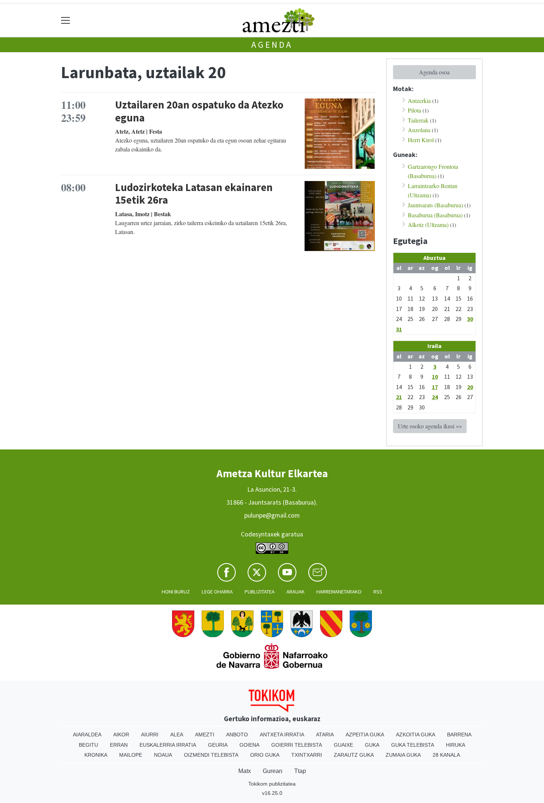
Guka (372, 745)
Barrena (459, 734)
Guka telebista (412, 745)
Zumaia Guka (403, 755)
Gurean (272, 771)
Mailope (130, 755)
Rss (377, 591)
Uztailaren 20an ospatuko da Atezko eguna (199, 111)
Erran (119, 745)
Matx (244, 771)
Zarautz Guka (354, 755)
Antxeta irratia (282, 734)
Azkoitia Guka (415, 734)
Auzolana (419, 130)
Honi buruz (176, 591)
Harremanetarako (339, 591)
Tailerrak (418, 120)
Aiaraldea (87, 734)
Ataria (325, 734)
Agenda (272, 44)
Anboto (237, 734)
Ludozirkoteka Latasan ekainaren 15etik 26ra (194, 194)
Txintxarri (306, 755)
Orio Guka (264, 755)
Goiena (249, 745)
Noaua (163, 755)
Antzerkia (419, 100)
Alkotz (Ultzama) (428, 224)
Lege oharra (217, 591)
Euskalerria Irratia (168, 745)
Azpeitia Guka (365, 734)
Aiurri (149, 734)
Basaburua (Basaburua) (435, 215)
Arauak (295, 591)
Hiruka (455, 745)
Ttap (300, 771)
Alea (176, 734)
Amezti (204, 734)
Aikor (121, 734)
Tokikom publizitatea (272, 784)
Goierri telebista (296, 745)
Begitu (88, 745)
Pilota (414, 110)
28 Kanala (446, 755)
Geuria (218, 745)
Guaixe (343, 745)
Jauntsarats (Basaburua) (435, 205)
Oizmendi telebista (211, 755)
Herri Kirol (421, 140)
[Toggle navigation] (66, 20)
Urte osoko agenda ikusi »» (430, 426)
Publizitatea (260, 591)
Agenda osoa (434, 72)
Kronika (95, 755)
